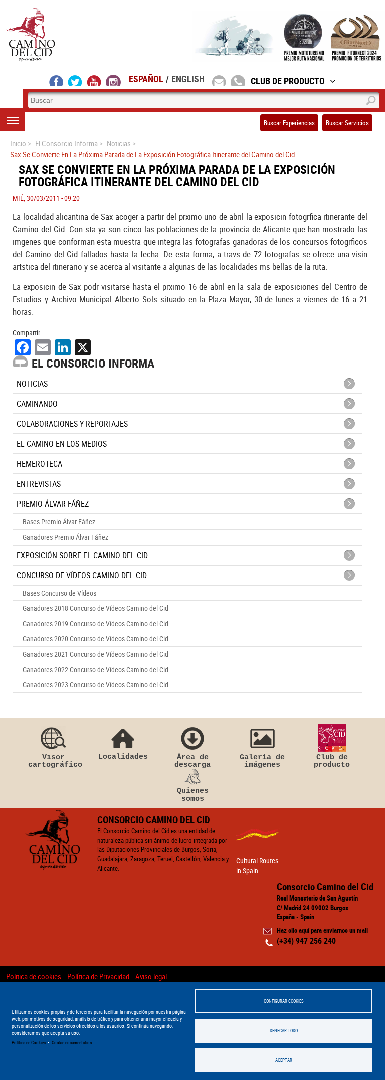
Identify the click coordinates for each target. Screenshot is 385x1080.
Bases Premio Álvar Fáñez (59, 521)
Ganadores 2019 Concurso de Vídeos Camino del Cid (95, 623)
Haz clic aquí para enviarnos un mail (322, 930)
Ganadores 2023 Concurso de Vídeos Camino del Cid (95, 684)
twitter (75, 80)
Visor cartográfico (53, 761)
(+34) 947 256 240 (306, 940)
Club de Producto (288, 81)
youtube (94, 80)
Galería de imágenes (262, 761)
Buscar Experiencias (289, 122)
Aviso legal (151, 976)
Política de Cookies (29, 1042)
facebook (56, 80)
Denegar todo (284, 1030)
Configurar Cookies (284, 1001)
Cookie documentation (72, 1042)
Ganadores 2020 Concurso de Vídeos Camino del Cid (95, 638)
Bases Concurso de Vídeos (59, 593)
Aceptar (283, 1060)
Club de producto (332, 761)
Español (146, 79)
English (188, 79)
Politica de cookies (33, 976)
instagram (113, 80)
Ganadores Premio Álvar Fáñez (65, 537)
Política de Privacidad (98, 976)
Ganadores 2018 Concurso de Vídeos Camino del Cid (95, 608)
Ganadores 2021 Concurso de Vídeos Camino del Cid (95, 654)
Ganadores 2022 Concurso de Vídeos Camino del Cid (95, 669)
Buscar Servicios (347, 122)
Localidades (123, 756)
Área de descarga (192, 761)
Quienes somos (193, 794)
